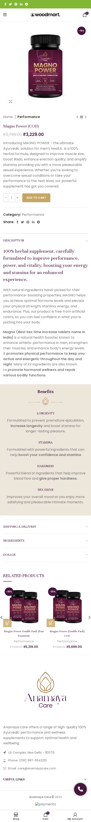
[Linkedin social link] (21, 4)
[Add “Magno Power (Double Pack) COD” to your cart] (51, 623)
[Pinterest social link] (16, 4)
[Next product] (86, 117)
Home (8, 117)
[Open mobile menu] (5, 15)
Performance (28, 117)
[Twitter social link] (10, 4)
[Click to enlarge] (10, 101)
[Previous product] (77, 117)
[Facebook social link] (5, 4)
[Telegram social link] (26, 4)
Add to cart (36, 198)
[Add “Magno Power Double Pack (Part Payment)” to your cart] (7, 623)
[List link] (45, 760)
